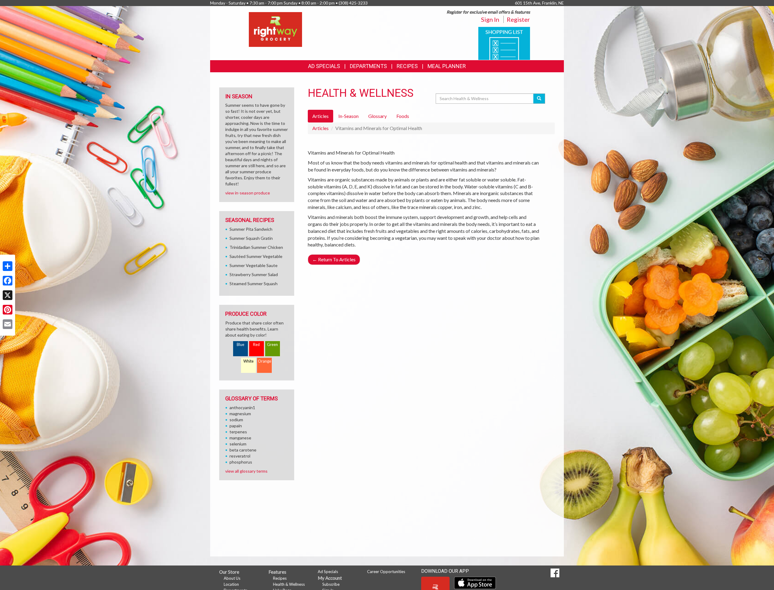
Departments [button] (368, 66)
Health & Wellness (289, 584)
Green (272, 344)
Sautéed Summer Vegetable (255, 256)
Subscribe (331, 584)
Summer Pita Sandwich (250, 229)
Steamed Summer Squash (253, 283)
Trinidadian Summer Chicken (256, 247)
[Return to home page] (275, 28)
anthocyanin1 (242, 407)
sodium (236, 419)
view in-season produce (247, 192)
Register (518, 19)
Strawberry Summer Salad (253, 274)
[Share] (8, 266)
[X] (8, 295)
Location (231, 584)
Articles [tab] (320, 116)
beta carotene (242, 449)
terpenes (238, 431)
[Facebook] (8, 281)
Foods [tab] (402, 116)
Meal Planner (447, 66)
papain (235, 425)
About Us (232, 578)
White (248, 361)
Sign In (490, 19)
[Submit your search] (539, 98)
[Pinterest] (8, 310)
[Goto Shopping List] (504, 42)
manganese (240, 437)
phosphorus (240, 462)
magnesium (240, 413)
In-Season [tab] (348, 116)
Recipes (407, 66)
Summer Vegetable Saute (253, 265)
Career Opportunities (386, 571)
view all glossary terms (246, 471)
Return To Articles (334, 259)
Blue (240, 344)
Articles (320, 128)
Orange (264, 361)
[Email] (8, 324)
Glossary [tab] (377, 116)
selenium (237, 443)
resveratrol (239, 455)
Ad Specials (324, 66)
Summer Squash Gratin (251, 238)
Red (256, 344)
